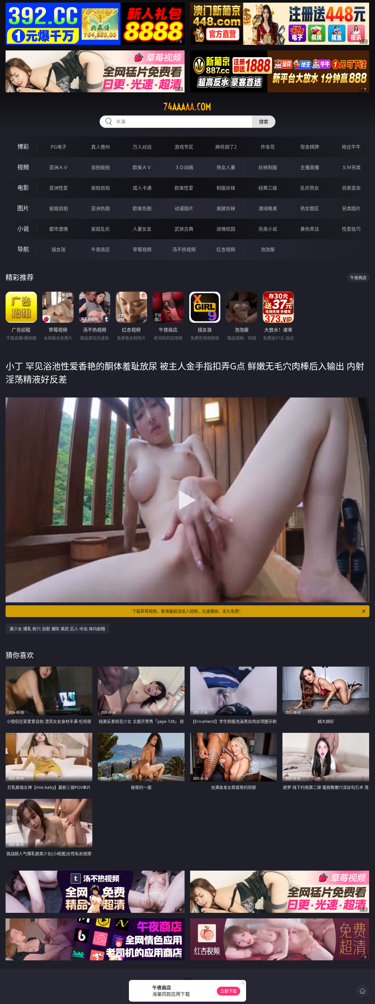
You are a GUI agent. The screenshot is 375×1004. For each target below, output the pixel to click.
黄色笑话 (309, 229)
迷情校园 (226, 229)
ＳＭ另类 (351, 167)
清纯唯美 (267, 208)
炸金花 (268, 147)
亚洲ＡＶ (58, 167)
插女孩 (59, 249)
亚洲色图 (100, 208)
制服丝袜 (226, 188)
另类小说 (267, 229)
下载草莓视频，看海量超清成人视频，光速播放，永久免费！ (187, 611)
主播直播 (309, 167)
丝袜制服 (267, 167)
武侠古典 (184, 229)
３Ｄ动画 (184, 167)
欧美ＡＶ (142, 167)
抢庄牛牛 (351, 147)
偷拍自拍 (100, 188)
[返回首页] (362, 991)
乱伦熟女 (309, 188)
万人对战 (142, 147)
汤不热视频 (184, 249)
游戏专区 (184, 147)
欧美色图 (142, 208)
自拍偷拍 (100, 167)
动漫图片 (184, 208)
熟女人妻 (226, 167)
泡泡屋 (268, 249)
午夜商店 (100, 249)
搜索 (263, 121)
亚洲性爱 (58, 188)
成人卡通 (142, 188)
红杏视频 (226, 249)
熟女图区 (309, 208)
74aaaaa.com (187, 107)
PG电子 (59, 147)
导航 (23, 249)
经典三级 (267, 188)
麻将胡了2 (226, 147)
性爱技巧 (351, 229)
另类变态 (351, 188)
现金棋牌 (309, 147)
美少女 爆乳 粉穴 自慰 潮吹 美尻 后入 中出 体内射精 (57, 628)
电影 (23, 188)
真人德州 (100, 147)
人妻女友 (142, 229)
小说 (23, 229)
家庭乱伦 (100, 229)
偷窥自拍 (58, 208)
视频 (23, 167)
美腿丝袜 (226, 208)
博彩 (23, 147)
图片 (23, 208)
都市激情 (58, 229)
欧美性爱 (184, 188)
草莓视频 (142, 249)
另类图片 (351, 208)
